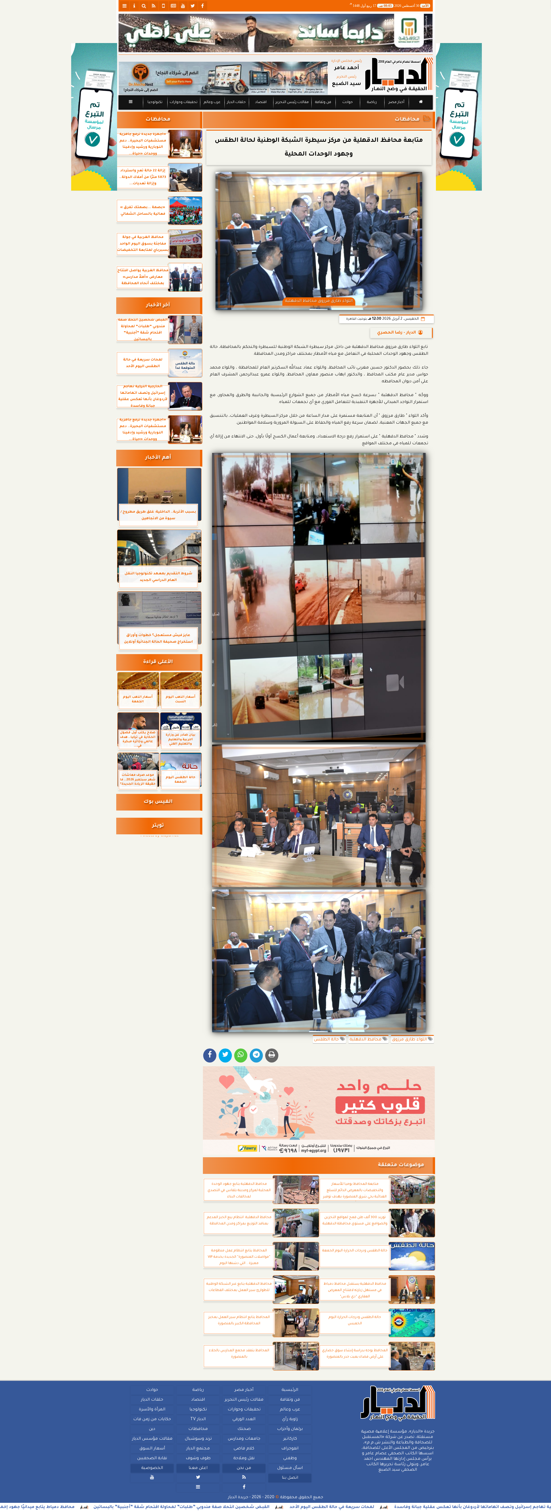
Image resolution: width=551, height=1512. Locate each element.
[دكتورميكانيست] (223, 78)
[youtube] (183, 5)
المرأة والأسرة (152, 1410)
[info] (134, 5)
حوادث (347, 102)
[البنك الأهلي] (276, 33)
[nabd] (163, 5)
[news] (173, 5)
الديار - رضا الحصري (396, 333)
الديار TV (198, 1419)
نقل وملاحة (244, 1458)
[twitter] (192, 5)
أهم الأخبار (158, 458)
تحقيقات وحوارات (183, 102)
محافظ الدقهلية (366, 1040)
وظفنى (289, 1458)
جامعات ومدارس (244, 1439)
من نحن (244, 1468)
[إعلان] (94, 117)
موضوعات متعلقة (401, 1165)
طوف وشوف (197, 1458)
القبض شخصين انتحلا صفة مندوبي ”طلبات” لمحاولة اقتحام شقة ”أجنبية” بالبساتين (292, 1507)
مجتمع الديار (198, 1449)
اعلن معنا (198, 1468)
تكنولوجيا (154, 102)
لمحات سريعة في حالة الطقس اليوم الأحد (442, 1507)
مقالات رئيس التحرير (292, 102)
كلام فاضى (244, 1449)
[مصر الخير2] (319, 1110)
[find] (144, 5)
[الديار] (459, 117)
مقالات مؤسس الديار (152, 1439)
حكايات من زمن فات (152, 1419)
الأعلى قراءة (158, 662)
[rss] (153, 5)
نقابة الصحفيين (152, 1458)
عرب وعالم (211, 102)
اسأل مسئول (289, 1468)
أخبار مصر (396, 102)
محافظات (407, 120)
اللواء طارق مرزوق (410, 1040)
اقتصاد (260, 102)
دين (152, 1429)
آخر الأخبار (158, 305)
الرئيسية (290, 1390)
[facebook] (202, 5)
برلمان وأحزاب (290, 1429)
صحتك (244, 1429)
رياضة (372, 102)
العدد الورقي (243, 1419)
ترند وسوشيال (198, 1439)
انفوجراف (289, 1449)
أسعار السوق (152, 1449)
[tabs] (124, 5)
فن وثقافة (323, 102)
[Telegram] (256, 1055)
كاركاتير (290, 1439)
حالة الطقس (327, 1040)
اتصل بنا (290, 1478)
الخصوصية (152, 1468)
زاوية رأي (290, 1419)
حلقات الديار (236, 102)
